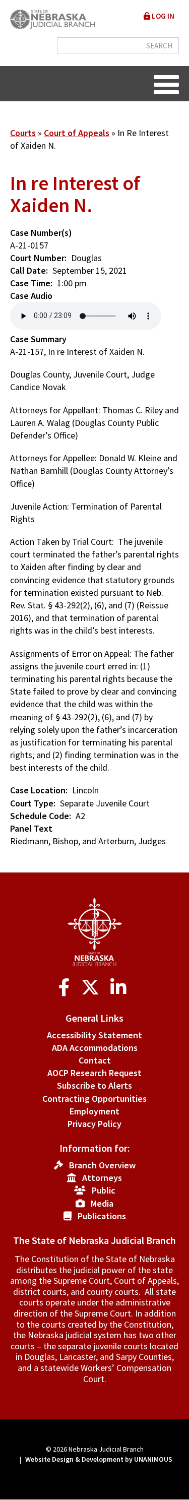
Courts (23, 133)
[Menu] (166, 84)
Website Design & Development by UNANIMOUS (98, 1459)
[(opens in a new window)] (66, 987)
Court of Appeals (76, 133)
